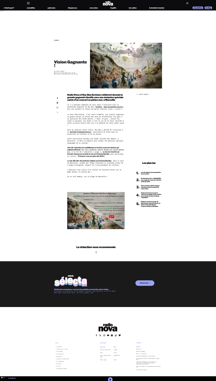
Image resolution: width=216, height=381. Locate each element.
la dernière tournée (156, 8)
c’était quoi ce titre (62, 349)
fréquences (72, 8)
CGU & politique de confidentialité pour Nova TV (148, 367)
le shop (208, 8)
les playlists (60, 354)
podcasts (51, 8)
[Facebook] (60, 98)
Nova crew (138, 349)
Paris (115, 359)
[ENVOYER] (60, 107)
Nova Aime (102, 346)
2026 (101, 352)
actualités (31, 8)
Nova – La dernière (141, 353)
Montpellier (117, 355)
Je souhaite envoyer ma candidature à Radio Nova (147, 359)
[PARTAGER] (60, 103)
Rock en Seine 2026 (105, 349)
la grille (113, 8)
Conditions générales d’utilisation (145, 356)
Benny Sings (103, 359)
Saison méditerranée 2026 (105, 356)
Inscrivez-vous (144, 283)
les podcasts (59, 351)
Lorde (115, 352)
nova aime (94, 8)
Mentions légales (140, 351)
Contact (138, 346)
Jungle (115, 349)
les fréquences (60, 361)
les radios (133, 8)
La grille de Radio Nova (62, 358)
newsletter (197, 8)
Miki (115, 346)
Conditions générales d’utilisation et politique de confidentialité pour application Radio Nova (146, 363)
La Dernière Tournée (141, 369)
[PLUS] (60, 112)
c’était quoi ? (9, 8)
